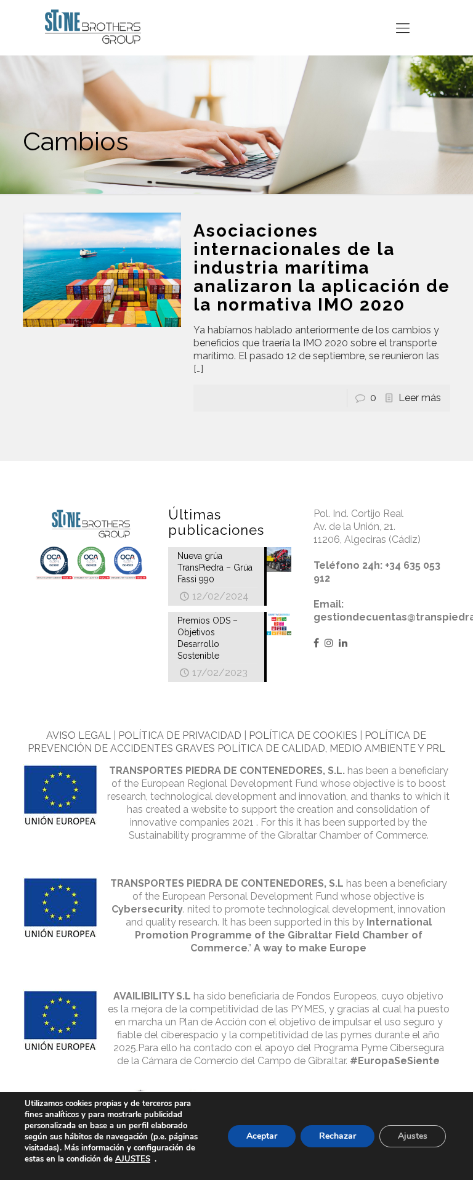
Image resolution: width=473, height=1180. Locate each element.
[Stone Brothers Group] (93, 27)
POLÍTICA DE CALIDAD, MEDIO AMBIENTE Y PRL (331, 748)
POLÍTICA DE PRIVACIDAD (179, 735)
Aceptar (261, 1136)
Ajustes (412, 1136)
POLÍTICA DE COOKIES (303, 735)
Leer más (419, 398)
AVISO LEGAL (78, 735)
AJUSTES (132, 1159)
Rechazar (337, 1136)
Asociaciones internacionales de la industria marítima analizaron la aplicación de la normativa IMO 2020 (321, 268)
